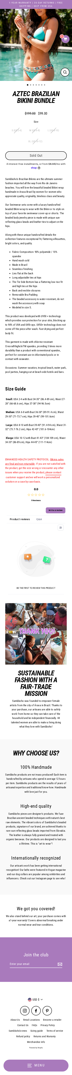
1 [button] (28, 85)
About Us (15, 1019)
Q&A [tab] (39, 519)
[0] (65, 39)
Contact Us (22, 1025)
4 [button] (36, 85)
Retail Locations (31, 1019)
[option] (36, 45)
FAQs (34, 1025)
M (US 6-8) (34, 130)
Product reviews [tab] (20, 519)
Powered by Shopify (36, 1048)
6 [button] (42, 85)
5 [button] (39, 85)
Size (36, 121)
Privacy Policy (48, 1025)
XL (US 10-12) (35, 141)
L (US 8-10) (53, 130)
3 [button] (34, 85)
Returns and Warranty (45, 1036)
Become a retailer (52, 1019)
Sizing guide (36, 1030)
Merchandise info (36, 1042)
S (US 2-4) (17, 130)
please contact (53, 472)
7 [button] (45, 85)
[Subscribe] (59, 964)
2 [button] (31, 85)
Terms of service (54, 1030)
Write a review (56, 510)
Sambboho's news (18, 1030)
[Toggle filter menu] (61, 528)
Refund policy (23, 1036)
